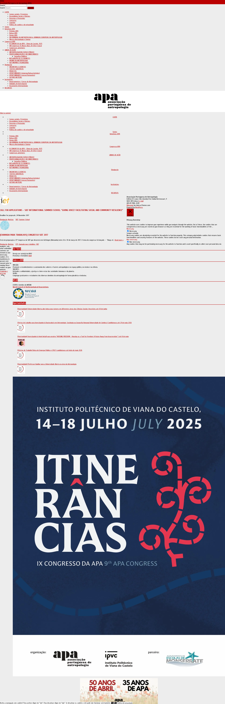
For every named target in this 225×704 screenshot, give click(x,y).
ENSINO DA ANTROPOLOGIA (18, 60)
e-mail (141, 201)
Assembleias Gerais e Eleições (19, 16)
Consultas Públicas (20, 56)
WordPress (139, 207)
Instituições (9, 79)
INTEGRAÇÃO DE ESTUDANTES (19, 58)
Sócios (7, 27)
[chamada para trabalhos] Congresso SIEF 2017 (24, 234)
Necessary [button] (130, 229)
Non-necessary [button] (132, 240)
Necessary (133, 231)
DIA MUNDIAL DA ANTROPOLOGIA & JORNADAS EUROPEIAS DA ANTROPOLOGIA (35, 37)
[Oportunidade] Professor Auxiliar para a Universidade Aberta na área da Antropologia (46, 364)
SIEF (16, 220)
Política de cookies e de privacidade (21, 25)
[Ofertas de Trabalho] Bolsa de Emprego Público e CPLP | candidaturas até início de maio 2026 (49, 350)
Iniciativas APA (10, 29)
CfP (16, 244)
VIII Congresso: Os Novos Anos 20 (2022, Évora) (25, 46)
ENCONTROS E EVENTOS (17, 67)
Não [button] (115, 703)
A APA (7, 12)
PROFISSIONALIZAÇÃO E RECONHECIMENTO (23, 54)
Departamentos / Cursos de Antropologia (23, 82)
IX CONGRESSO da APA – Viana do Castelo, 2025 (25, 44)
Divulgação (8, 65)
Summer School (24, 220)
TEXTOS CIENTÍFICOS (16, 69)
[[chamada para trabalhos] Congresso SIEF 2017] (61, 226)
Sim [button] (112, 703)
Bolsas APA (13, 33)
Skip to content (5, 113)
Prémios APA (13, 31)
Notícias (11, 220)
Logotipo (12, 23)
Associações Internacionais (18, 86)
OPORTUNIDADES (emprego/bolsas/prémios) (24, 73)
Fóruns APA (13, 35)
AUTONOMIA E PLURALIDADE (19, 63)
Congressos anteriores (17, 48)
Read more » (119, 240)
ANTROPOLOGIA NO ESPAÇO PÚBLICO (21, 52)
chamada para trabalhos (27, 244)
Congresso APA (10, 41)
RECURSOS (8, 88)
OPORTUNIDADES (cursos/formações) (22, 75)
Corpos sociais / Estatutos (18, 14)
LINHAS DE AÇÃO (10, 50)
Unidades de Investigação (18, 84)
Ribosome (130, 205)
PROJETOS (13, 71)
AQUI (30, 256)
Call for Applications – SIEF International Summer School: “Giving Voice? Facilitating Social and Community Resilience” (61, 210)
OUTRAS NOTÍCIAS (15, 77)
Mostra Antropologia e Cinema (19, 39)
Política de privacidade (125, 703)
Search (2, 5)
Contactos (12, 20)
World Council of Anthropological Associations (30, 287)
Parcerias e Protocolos (17, 18)
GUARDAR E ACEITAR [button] (4, 273)
